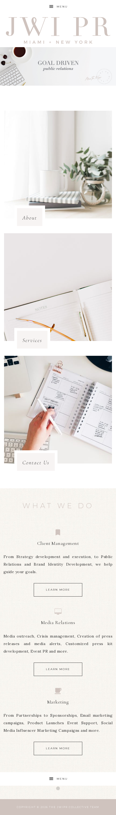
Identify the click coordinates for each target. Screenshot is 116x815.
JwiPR (58, 30)
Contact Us (35, 462)
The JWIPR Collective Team (74, 807)
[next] (109, 66)
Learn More (58, 589)
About (29, 218)
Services (32, 340)
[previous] (7, 66)
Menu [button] (62, 6)
